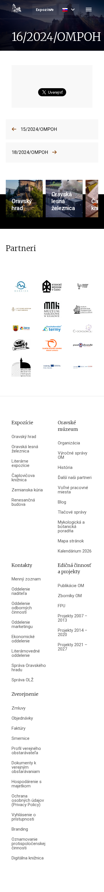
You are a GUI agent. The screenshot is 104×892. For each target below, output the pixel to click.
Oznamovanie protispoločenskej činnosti (28, 843)
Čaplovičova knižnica (23, 478)
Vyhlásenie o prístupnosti (24, 817)
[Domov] (16, 8)
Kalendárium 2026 (75, 551)
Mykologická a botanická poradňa (71, 526)
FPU (61, 606)
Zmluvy (18, 708)
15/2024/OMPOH (39, 129)
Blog (62, 502)
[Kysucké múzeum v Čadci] (52, 288)
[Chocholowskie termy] (52, 330)
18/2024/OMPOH (30, 152)
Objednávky (22, 718)
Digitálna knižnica (28, 858)
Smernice (20, 738)
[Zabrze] (21, 330)
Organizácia (69, 443)
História (65, 467)
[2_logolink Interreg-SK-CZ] (82, 368)
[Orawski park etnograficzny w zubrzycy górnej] (82, 311)
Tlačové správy (72, 512)
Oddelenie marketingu (22, 624)
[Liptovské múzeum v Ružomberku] (21, 311)
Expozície (45, 9)
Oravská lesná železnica (25, 449)
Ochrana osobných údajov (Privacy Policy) (28, 800)
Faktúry (18, 728)
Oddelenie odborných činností (22, 607)
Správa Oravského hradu (29, 667)
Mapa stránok (71, 541)
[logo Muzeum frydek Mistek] (21, 368)
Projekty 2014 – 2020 (72, 632)
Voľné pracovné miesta (73, 490)
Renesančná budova (23, 502)
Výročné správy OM (72, 455)
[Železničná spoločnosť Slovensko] (52, 347)
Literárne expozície (20, 463)
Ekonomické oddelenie (23, 639)
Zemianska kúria (27, 490)
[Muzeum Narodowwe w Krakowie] (52, 311)
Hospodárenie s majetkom (27, 784)
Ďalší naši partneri (75, 478)
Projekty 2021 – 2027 (72, 647)
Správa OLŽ (23, 680)
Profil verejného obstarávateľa (26, 750)
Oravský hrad (24, 437)
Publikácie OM (71, 586)
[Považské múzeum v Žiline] (82, 288)
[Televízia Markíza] (21, 288)
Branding (20, 829)
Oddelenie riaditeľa (21, 591)
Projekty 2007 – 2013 (72, 618)
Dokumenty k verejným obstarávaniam (26, 767)
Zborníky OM (70, 596)
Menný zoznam (26, 579)
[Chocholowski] (82, 330)
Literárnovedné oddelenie (26, 653)
